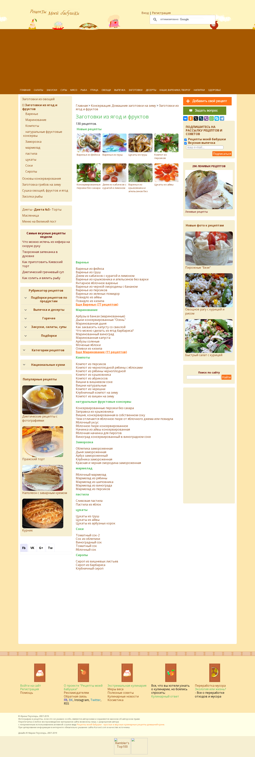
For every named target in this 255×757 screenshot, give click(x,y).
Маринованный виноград (95, 334)
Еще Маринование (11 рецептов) (101, 352)
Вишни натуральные (91, 385)
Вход (145, 13)
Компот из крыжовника (93, 374)
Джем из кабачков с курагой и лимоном (114, 186)
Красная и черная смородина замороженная (108, 463)
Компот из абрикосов (92, 378)
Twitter (95, 700)
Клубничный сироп (89, 568)
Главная (25, 90)
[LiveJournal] (201, 118)
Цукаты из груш (137, 154)
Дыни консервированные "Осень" (101, 320)
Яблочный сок (86, 549)
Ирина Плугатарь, (30, 716)
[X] (196, 118)
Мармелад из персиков (93, 489)
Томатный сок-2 (88, 535)
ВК (71, 700)
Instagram (81, 700)
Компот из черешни (90, 389)
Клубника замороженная (94, 459)
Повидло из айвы (89, 297)
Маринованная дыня (91, 323)
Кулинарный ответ (165, 696)
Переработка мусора (210, 686)
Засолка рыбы (32, 196)
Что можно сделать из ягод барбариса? (105, 330)
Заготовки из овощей (38, 99)
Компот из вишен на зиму (95, 396)
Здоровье (214, 90)
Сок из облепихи (88, 539)
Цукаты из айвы (164, 184)
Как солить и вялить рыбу (41, 278)
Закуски (51, 90)
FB (65, 700)
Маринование (87, 310)
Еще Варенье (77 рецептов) (97, 304)
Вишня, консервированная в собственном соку (110, 415)
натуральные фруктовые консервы (103, 401)
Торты (56, 209)
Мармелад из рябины (91, 478)
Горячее (48, 318)
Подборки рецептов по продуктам (49, 299)
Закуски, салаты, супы (48, 327)
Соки (80, 529)
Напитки (199, 90)
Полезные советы (121, 693)
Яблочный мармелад (91, 474)
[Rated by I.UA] (139, 753)
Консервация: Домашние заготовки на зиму (123, 106)
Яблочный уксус (87, 422)
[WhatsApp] (211, 118)
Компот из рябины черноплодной (101, 371)
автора (115, 721)
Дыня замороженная (91, 452)
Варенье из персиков (91, 290)
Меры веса (115, 689)
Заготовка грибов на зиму (41, 184)
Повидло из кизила (90, 301)
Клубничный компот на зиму (97, 392)
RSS (66, 703)
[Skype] (216, 118)
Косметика (115, 700)
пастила (82, 494)
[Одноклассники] (190, 118)
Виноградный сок (89, 542)
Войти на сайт (30, 686)
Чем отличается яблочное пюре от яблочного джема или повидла (124, 419)
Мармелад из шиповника (94, 482)
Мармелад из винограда (94, 485)
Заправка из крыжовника (94, 411)
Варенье (82, 262)
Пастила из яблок (88, 504)
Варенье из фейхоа (88, 154)
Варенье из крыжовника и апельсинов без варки (138, 189)
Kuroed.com (100, 727)
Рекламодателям (76, 693)
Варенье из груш (112, 154)
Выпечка (119, 90)
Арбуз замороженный (92, 455)
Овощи (106, 90)
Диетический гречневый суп (43, 272)
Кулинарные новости (123, 696)
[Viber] (206, 118)
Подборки (49, 336)
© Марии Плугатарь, (36, 732)
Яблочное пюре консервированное (102, 426)
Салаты (38, 90)
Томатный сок (86, 546)
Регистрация (161, 13)
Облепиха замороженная (94, 448)
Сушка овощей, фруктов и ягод (45, 190)
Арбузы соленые (87, 341)
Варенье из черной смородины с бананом (107, 286)
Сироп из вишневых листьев (97, 561)
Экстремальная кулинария (127, 686)
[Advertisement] (130, 58)
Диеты (27, 209)
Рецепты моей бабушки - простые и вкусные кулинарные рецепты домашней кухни (120, 724)
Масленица (30, 215)
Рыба (84, 90)
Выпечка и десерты (48, 310)
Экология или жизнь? (210, 689)
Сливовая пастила (89, 501)
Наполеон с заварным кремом (44, 493)
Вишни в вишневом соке (94, 382)
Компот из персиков (160, 156)
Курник (27, 530)
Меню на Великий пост (39, 221)
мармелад (84, 468)
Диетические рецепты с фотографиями (39, 418)
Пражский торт (33, 459)
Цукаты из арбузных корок (95, 523)
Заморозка (84, 442)
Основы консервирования (41, 178)
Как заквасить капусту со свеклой (100, 327)
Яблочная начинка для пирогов (99, 433)
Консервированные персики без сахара (89, 186)
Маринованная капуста (93, 338)
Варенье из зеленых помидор (98, 293)
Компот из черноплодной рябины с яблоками (109, 367)
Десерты (151, 90)
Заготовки (135, 90)
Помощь (26, 693)
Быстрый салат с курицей (203, 355)
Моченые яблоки (88, 345)
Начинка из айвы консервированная (103, 429)
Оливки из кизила (89, 348)
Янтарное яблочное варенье (97, 283)
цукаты (82, 510)
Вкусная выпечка (201, 143)
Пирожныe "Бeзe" (198, 267)
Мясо (73, 90)
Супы (63, 90)
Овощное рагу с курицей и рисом (204, 311)
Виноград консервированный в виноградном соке (113, 437)
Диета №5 (42, 209)
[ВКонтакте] (185, 118)
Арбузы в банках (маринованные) (100, 316)
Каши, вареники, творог (175, 90)
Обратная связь (75, 696)
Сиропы (82, 555)
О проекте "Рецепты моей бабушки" (83, 687)
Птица (94, 90)
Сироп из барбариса (90, 565)
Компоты (83, 357)
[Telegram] (222, 118)
